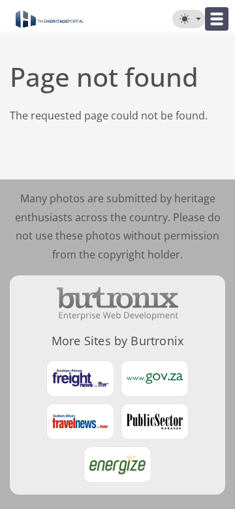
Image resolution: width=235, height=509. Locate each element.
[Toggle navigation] (216, 19)
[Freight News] (80, 378)
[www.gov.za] (155, 378)
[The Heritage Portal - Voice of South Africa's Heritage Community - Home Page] (49, 19)
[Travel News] (80, 421)
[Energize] (117, 464)
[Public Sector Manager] (155, 421)
